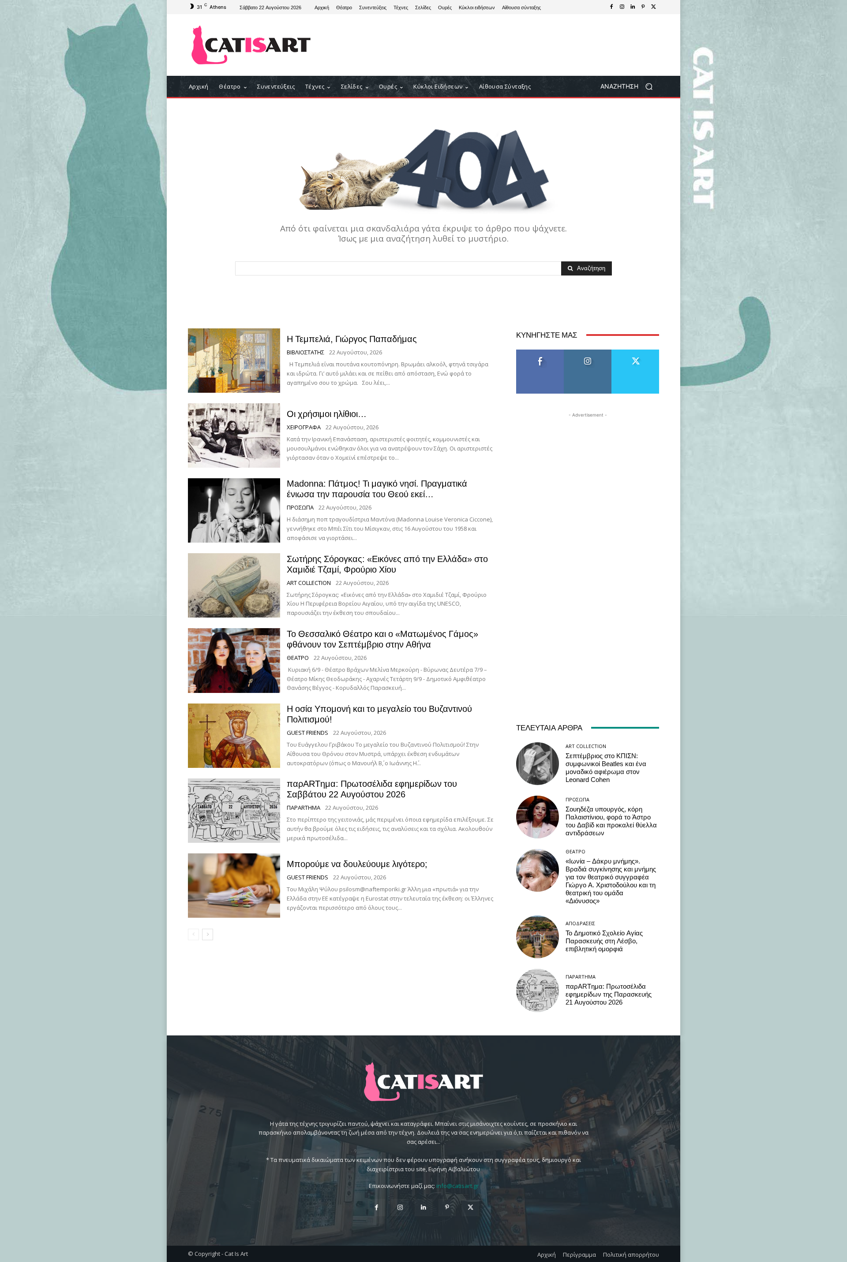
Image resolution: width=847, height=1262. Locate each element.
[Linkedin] (632, 7)
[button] (629, 86)
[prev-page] (193, 934)
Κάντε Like (540, 353)
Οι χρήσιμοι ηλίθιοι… (327, 414)
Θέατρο (298, 658)
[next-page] (207, 934)
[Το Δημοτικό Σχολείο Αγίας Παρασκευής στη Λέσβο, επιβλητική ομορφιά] (537, 937)
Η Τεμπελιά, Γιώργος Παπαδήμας (352, 339)
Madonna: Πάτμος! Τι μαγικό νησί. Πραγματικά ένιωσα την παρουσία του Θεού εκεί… (377, 488)
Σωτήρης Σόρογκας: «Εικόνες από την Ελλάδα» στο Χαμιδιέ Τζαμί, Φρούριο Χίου (387, 564)
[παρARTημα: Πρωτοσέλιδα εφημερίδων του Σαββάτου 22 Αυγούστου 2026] (234, 810)
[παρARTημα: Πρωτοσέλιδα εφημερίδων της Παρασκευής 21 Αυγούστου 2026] (537, 990)
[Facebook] (611, 7)
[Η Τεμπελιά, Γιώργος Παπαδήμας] (234, 360)
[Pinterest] (643, 7)
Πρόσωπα (300, 507)
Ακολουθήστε (588, 353)
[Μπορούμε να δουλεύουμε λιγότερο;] (234, 885)
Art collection (309, 583)
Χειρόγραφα (304, 427)
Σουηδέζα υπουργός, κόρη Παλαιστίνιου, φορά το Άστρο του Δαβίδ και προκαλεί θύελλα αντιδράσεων (611, 821)
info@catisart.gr (457, 1186)
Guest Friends (307, 733)
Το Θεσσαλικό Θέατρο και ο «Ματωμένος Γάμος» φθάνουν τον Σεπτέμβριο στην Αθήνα (382, 639)
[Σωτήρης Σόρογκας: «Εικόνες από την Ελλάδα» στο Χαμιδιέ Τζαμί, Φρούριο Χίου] (234, 585)
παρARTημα (303, 808)
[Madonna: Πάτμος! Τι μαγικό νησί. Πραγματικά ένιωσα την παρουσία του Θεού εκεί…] (234, 510)
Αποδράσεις (580, 923)
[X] (653, 7)
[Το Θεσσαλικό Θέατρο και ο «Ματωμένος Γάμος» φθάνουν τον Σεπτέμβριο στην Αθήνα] (234, 660)
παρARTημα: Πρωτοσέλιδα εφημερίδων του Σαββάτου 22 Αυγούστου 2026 (372, 789)
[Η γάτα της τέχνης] (251, 45)
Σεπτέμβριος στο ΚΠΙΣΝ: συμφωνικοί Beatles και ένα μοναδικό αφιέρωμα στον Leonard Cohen (606, 768)
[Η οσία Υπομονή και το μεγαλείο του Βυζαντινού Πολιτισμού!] (234, 736)
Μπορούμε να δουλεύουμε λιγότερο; (357, 864)
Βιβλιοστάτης (305, 352)
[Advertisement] (496, 45)
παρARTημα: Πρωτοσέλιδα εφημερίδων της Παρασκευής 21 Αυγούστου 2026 (609, 994)
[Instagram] (622, 7)
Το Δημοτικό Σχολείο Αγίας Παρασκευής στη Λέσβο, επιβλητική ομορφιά (604, 941)
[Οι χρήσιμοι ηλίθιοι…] (234, 435)
